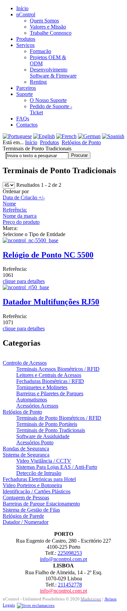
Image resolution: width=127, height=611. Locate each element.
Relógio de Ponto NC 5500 (48, 254)
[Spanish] (113, 136)
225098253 (70, 553)
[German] (89, 136)
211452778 (70, 585)
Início (31, 142)
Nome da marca (20, 216)
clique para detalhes (24, 281)
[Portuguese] (17, 136)
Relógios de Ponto (81, 142)
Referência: (15, 210)
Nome (9, 204)
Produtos (49, 142)
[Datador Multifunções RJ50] (26, 287)
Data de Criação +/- (24, 197)
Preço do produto (21, 222)
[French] (66, 136)
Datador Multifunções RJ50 (51, 301)
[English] (44, 136)
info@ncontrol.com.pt (63, 559)
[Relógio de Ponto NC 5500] (30, 240)
